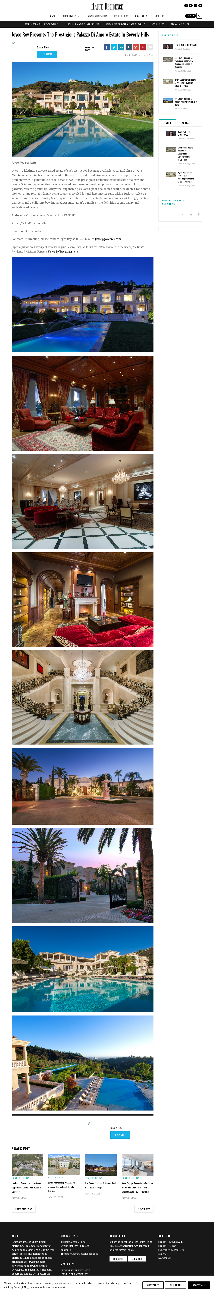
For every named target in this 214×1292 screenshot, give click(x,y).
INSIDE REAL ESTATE (71, 16)
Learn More (47, 54)
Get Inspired (157, 24)
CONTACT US (141, 16)
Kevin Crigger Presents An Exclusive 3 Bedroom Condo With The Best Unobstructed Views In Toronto (137, 1187)
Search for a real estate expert (41, 24)
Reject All (176, 1285)
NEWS (52, 16)
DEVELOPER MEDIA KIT (75, 1274)
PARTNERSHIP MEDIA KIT (76, 1270)
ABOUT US (159, 16)
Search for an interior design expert (125, 24)
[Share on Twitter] (114, 47)
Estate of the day (20, 1178)
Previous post (23, 1209)
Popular (185, 122)
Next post (144, 1209)
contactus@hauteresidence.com (80, 1253)
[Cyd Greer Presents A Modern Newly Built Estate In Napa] (101, 1164)
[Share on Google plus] (136, 47)
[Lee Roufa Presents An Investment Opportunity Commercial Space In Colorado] (27, 1164)
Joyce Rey (43, 47)
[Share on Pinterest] (143, 47)
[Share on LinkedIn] (121, 47)
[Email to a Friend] (150, 47)
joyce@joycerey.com (108, 239)
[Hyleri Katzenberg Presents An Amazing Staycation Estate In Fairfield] (64, 1164)
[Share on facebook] (107, 47)
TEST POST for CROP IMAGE (186, 44)
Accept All (199, 1285)
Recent (167, 122)
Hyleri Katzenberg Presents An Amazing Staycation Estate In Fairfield (61, 1187)
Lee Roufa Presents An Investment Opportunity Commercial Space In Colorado (27, 1187)
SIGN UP (190, 16)
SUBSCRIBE (118, 1258)
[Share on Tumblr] (129, 47)
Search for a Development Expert (81, 24)
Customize (153, 1285)
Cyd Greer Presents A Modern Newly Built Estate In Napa (186, 101)
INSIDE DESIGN (121, 16)
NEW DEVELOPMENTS (98, 16)
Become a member (180, 24)
